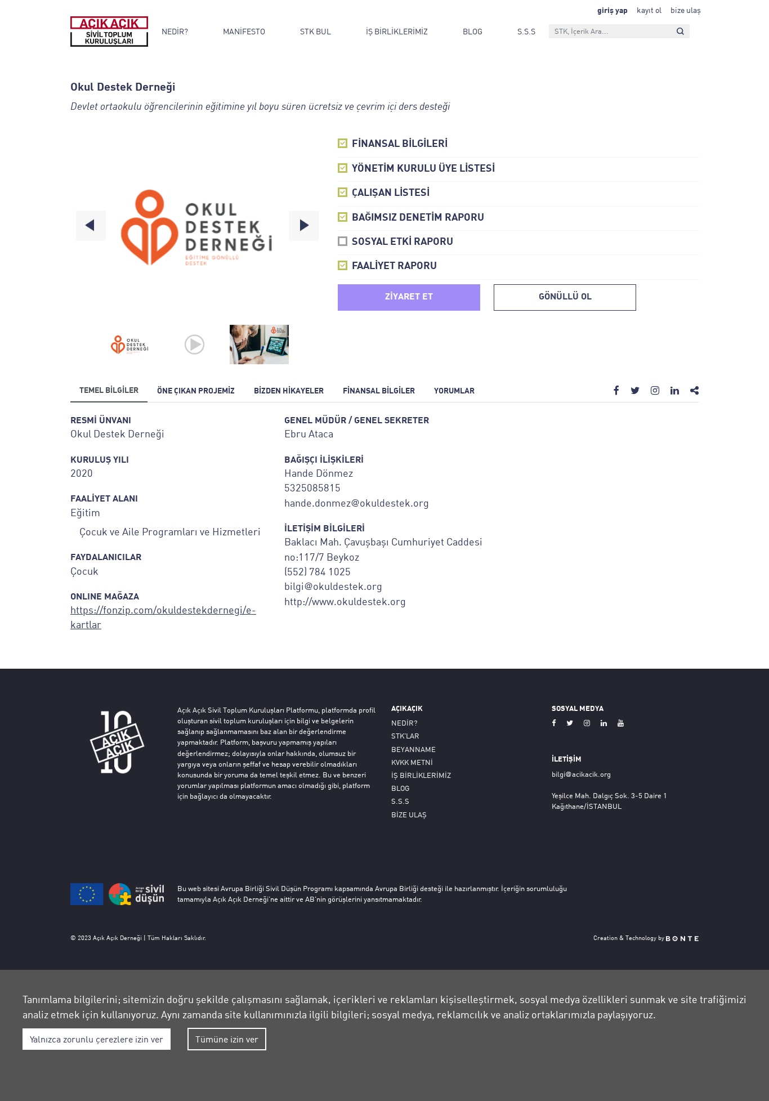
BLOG (472, 31)
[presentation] (91, 226)
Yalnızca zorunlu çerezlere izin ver (96, 1039)
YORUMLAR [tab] (454, 391)
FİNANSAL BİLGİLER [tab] (379, 391)
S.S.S (526, 31)
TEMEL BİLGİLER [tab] (108, 391)
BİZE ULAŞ (409, 814)
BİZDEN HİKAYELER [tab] (289, 391)
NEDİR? (175, 31)
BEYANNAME (413, 749)
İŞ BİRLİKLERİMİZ (397, 31)
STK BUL (315, 31)
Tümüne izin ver (226, 1039)
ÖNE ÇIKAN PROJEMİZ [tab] (196, 391)
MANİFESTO (244, 31)
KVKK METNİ (412, 762)
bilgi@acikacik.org (581, 773)
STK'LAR (405, 735)
